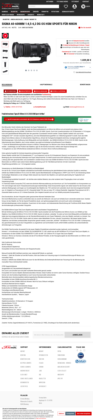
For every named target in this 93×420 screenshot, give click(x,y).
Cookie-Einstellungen (26, 378)
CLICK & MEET (24, 375)
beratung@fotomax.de (77, 107)
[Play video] (5, 36)
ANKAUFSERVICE (26, 91)
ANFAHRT (41, 351)
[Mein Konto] (74, 6)
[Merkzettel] (66, 6)
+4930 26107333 (13, 107)
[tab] (7, 84)
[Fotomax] (13, 6)
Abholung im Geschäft (64, 367)
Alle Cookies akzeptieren (83, 413)
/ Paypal (87, 45)
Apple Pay (60, 378)
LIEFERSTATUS (24, 386)
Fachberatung (46, 94)
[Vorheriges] (11, 53)
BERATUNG (23, 355)
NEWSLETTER (42, 378)
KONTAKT (86, 1)
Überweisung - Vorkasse (64, 363)
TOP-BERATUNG (11, 91)
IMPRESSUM (42, 382)
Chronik (41, 367)
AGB (40, 375)
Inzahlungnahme (62, 359)
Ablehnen (61, 413)
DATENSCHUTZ (42, 386)
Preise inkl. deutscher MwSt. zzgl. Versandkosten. (77, 63)
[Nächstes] (51, 53)
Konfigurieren (70, 413)
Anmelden (77, 335)
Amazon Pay (61, 375)
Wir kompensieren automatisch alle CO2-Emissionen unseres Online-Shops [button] (31, 119)
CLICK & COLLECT (62, 371)
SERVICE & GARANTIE (25, 367)
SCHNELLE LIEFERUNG (58, 91)
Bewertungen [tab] (85, 84)
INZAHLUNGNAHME (41, 91)
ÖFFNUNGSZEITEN (43, 355)
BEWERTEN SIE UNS (25, 359)
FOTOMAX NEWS (62, 1)
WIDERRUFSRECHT (25, 371)
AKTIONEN (49, 1)
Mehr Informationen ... (41, 418)
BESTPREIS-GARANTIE (25, 363)
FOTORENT (75, 1)
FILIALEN (41, 363)
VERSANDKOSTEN (24, 382)
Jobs (40, 371)
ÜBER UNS (41, 359)
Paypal (59, 351)
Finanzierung (61, 355)
